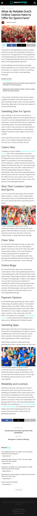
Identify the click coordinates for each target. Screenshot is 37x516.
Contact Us (18, 504)
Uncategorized (9, 8)
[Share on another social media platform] (31, 45)
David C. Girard (11, 22)
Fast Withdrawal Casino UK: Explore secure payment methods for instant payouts (19, 84)
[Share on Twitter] (21, 45)
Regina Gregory (7, 456)
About (31, 502)
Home (2, 8)
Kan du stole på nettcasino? (9, 482)
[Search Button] (35, 2)
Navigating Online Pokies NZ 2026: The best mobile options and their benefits (19, 90)
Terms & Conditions (13, 502)
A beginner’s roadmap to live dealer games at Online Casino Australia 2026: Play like (16, 468)
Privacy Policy (24, 502)
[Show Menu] (2, 2)
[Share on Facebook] (11, 45)
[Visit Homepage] (18, 2)
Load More (18, 489)
